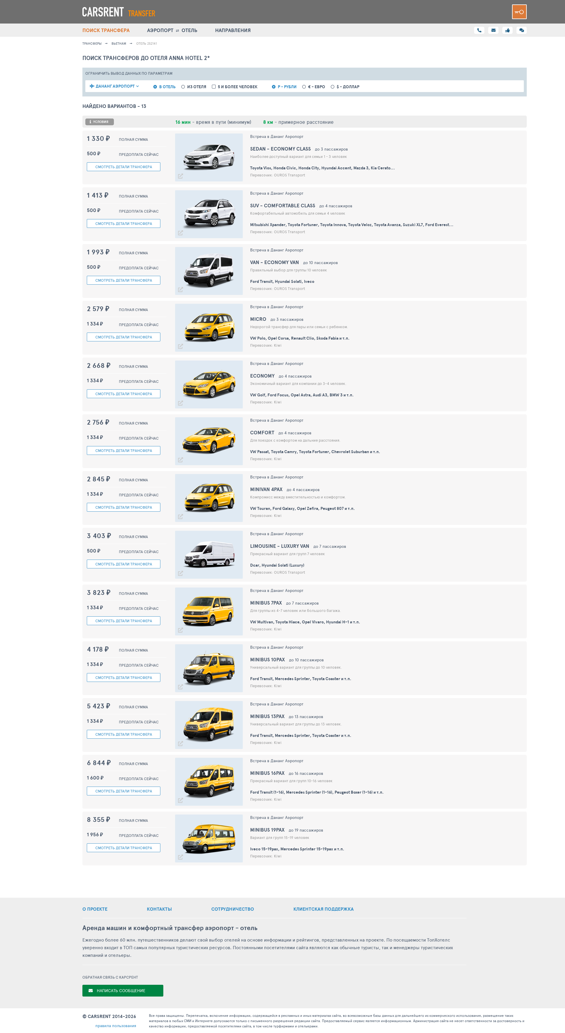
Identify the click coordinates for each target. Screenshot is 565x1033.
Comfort (262, 432)
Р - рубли (287, 86)
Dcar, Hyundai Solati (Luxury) (277, 565)
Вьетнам (119, 43)
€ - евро (316, 86)
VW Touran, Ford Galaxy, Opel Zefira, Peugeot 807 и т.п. (302, 508)
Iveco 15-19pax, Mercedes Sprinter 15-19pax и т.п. (297, 849)
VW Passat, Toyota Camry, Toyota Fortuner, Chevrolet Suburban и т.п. (315, 452)
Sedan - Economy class (280, 148)
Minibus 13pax (267, 716)
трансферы (92, 43)
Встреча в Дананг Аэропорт (276, 136)
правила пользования (115, 1025)
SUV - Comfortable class (282, 205)
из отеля (196, 86)
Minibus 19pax (267, 829)
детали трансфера (123, 166)
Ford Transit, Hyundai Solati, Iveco (282, 281)
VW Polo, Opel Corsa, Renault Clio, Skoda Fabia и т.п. (300, 338)
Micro (258, 319)
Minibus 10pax (267, 659)
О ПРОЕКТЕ (94, 909)
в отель (167, 86)
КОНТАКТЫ (159, 909)
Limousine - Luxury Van (279, 546)
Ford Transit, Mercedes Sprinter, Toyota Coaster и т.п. (300, 679)
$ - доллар (348, 86)
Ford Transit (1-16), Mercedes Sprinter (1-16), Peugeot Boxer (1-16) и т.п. (317, 792)
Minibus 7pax (266, 602)
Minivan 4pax (266, 489)
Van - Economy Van (274, 262)
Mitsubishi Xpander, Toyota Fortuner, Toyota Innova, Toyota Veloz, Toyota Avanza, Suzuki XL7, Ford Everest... (351, 225)
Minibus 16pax (267, 773)
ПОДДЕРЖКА (323, 909)
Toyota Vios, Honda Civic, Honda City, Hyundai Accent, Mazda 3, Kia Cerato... (322, 168)
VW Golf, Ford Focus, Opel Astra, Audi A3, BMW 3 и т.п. (302, 395)
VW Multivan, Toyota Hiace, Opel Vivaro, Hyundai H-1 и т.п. (305, 622)
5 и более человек (237, 86)
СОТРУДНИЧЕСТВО (232, 909)
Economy (262, 375)
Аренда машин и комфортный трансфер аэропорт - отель (169, 928)
